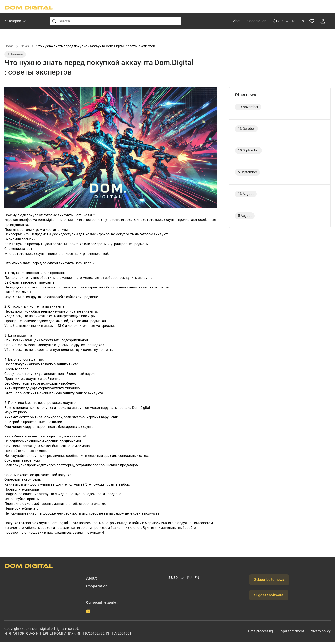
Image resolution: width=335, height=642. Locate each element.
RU (294, 21)
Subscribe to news (269, 579)
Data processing (260, 631)
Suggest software (268, 595)
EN (302, 21)
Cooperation (256, 21)
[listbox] (282, 21)
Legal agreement (291, 631)
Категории (12, 21)
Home (8, 46)
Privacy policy (320, 631)
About (238, 21)
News (24, 46)
